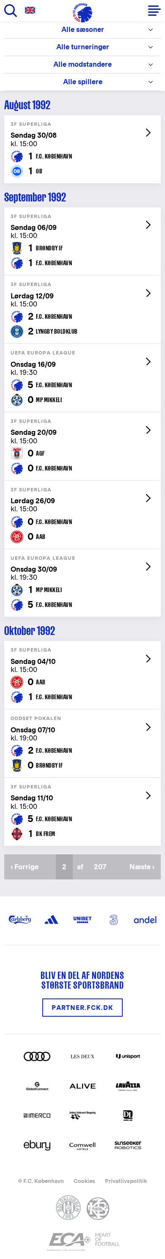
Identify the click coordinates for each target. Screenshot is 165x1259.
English (31, 10)
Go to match (82, 119)
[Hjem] (82, 12)
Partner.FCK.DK (82, 1007)
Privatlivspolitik (126, 1181)
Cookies (84, 1181)
